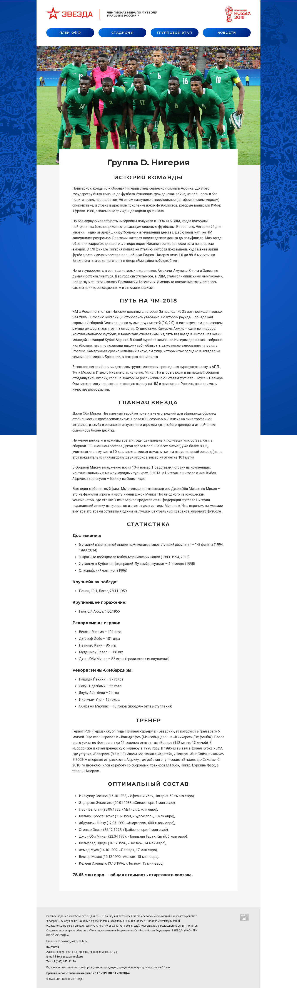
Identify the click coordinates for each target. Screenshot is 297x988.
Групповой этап (174, 33)
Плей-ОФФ (70, 33)
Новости (226, 33)
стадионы (122, 33)
